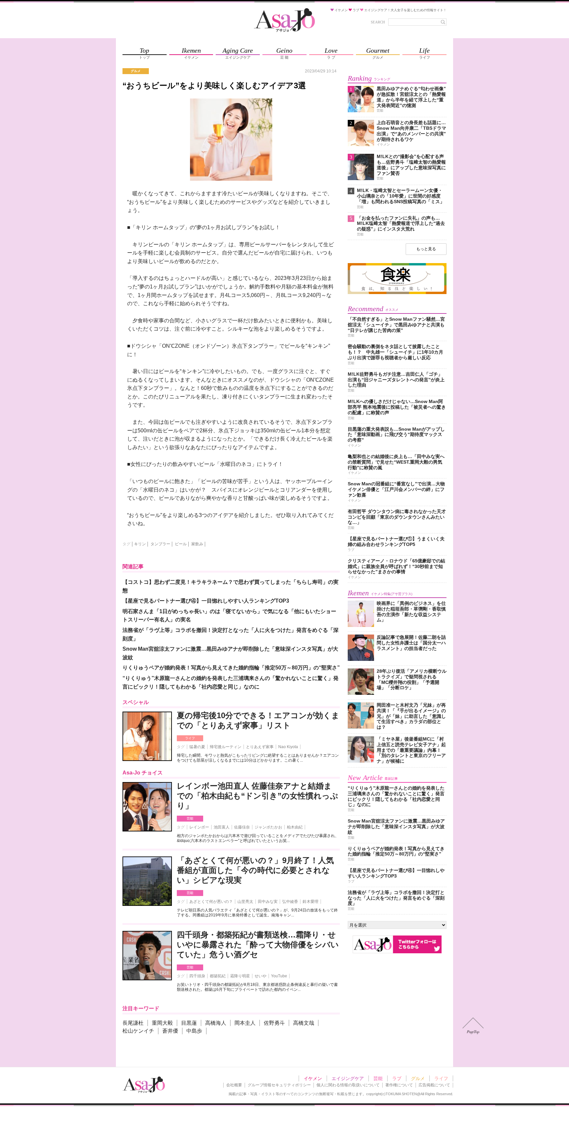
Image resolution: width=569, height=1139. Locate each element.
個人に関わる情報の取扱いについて (348, 1085)
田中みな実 (268, 901)
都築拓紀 (218, 976)
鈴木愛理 (310, 901)
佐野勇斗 (274, 1023)
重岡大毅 (162, 1023)
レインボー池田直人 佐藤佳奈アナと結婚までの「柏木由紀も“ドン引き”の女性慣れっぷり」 (257, 795)
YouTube (279, 976)
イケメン (313, 1078)
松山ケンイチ (138, 1031)
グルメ (418, 1078)
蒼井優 (170, 1031)
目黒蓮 (189, 1023)
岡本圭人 (245, 1023)
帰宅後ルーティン (225, 747)
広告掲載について (434, 1085)
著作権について (399, 1085)
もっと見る (426, 249)
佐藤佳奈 (242, 827)
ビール (181, 544)
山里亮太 (245, 901)
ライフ (190, 738)
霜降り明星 (240, 976)
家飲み (197, 544)
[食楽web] (397, 293)
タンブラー (160, 544)
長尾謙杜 (133, 1023)
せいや (260, 976)
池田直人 (222, 827)
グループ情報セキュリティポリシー (279, 1085)
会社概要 (234, 1085)
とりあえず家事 (260, 747)
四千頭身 (197, 976)
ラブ (396, 1078)
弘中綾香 (290, 901)
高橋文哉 (303, 1023)
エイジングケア (348, 1078)
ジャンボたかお (268, 827)
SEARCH (378, 22)
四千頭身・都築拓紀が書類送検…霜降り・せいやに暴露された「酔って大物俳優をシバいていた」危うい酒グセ (258, 944)
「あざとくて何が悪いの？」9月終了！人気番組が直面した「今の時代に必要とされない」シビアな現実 (255, 870)
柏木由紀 (295, 827)
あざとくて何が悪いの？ (211, 901)
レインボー (199, 827)
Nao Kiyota (288, 747)
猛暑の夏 (197, 747)
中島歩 (194, 1031)
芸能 (190, 818)
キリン (140, 544)
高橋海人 (215, 1023)
